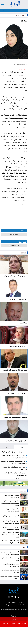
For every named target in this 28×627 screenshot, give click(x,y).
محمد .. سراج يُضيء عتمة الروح (18, 346)
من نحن (21, 602)
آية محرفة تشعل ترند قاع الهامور (11, 516)
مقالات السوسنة (21, 15)
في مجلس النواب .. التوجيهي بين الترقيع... (15, 417)
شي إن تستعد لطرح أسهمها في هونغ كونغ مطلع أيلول (11, 528)
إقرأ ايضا (23, 252)
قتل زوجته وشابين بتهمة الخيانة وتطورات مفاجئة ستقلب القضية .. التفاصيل (10, 503)
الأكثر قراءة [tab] (7, 447)
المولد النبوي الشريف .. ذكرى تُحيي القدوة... (15, 370)
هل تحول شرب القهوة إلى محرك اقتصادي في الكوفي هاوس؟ (10, 522)
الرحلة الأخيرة (23, 323)
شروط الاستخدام (20, 605)
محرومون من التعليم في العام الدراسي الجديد (14, 275)
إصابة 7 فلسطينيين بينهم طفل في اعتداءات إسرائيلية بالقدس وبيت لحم (14, 462)
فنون (24, 547)
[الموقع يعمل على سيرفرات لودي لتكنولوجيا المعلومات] (14, 616)
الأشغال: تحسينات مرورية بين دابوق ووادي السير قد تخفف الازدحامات (14, 456)
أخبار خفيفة (23, 490)
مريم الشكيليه (22, 68)
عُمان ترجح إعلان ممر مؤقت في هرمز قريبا (13, 451)
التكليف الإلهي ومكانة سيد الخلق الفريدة (16, 440)
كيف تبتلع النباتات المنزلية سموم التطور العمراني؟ (10, 541)
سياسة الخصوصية (12, 602)
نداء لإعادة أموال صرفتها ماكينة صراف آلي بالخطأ (11, 496)
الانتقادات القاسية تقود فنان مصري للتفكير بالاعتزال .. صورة (10, 553)
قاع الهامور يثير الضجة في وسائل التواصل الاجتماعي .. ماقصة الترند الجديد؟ (10, 534)
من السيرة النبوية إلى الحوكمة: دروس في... (15, 393)
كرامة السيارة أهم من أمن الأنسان (18, 299)
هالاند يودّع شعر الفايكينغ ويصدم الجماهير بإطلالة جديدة (10, 509)
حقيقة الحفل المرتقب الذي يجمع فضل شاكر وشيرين (11, 565)
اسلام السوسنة (10, 605)
